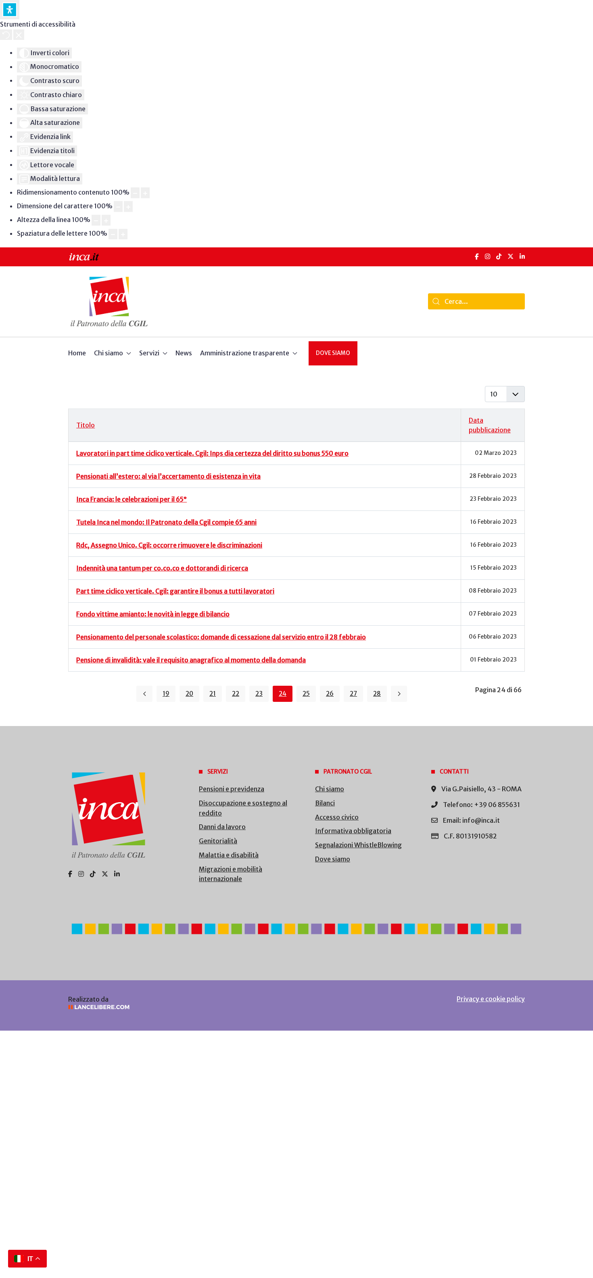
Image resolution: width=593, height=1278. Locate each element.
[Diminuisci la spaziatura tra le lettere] (113, 234)
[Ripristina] (6, 34)
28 (377, 693)
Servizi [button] (149, 353)
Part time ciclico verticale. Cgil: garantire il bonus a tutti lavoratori (175, 591)
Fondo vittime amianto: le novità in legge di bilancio (153, 614)
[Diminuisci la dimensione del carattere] (118, 206)
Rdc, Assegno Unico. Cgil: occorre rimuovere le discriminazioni (169, 545)
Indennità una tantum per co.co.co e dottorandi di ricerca (162, 568)
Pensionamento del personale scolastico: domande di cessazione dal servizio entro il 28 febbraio (221, 637)
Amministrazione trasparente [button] (244, 353)
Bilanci (325, 803)
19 (166, 693)
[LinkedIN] (522, 256)
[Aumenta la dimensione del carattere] (128, 206)
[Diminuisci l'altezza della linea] (96, 220)
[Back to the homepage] (109, 301)
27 (353, 693)
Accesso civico (337, 817)
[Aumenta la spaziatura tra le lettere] (123, 234)
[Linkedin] (117, 874)
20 (189, 693)
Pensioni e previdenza (231, 789)
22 (235, 693)
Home (77, 353)
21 (212, 693)
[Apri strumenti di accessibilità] (9, 9)
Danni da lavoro (222, 827)
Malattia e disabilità (229, 855)
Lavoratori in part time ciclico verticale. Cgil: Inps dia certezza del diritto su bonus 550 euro (212, 453)
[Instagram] (487, 256)
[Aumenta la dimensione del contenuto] (145, 192)
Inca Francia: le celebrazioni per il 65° (131, 499)
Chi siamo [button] (108, 353)
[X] (510, 256)
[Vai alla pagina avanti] (399, 694)
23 (259, 693)
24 (282, 693)
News (183, 353)
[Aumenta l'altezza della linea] (106, 220)
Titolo (85, 425)
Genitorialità (218, 841)
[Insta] (81, 874)
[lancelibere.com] (175, 1007)
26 (330, 693)
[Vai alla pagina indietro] (144, 694)
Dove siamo (333, 353)
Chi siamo (329, 789)
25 (306, 693)
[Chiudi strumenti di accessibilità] (18, 34)
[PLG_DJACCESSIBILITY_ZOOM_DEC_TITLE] (135, 192)
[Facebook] (477, 256)
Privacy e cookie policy (491, 999)
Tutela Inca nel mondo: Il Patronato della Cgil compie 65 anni (166, 522)
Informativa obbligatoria (353, 831)
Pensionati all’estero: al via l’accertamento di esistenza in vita (168, 476)
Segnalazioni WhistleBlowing (358, 845)
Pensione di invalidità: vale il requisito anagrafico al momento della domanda (191, 660)
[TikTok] (498, 256)
